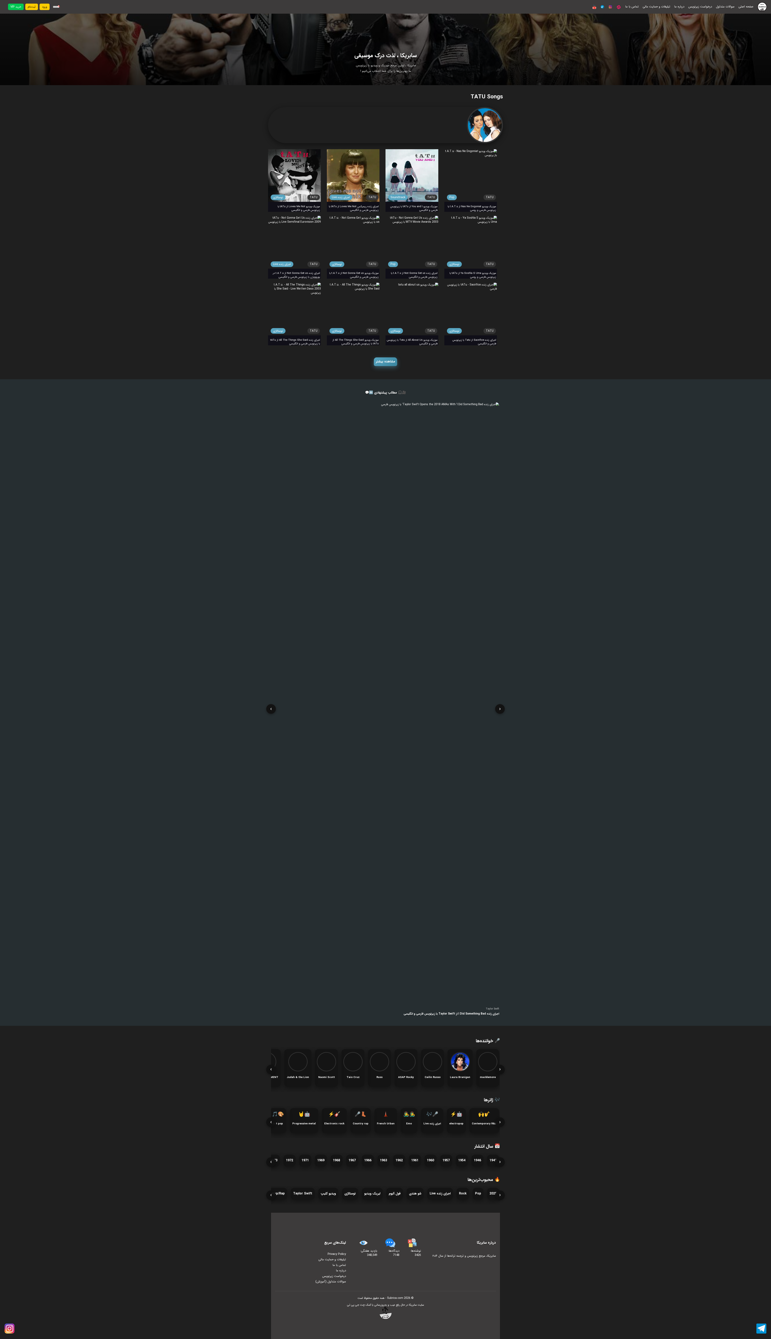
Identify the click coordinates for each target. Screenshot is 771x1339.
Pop (451, 197)
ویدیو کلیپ (328, 1193)
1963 (383, 1160)
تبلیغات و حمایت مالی (656, 7)
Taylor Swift (302, 1193)
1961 (414, 1160)
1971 (305, 1160)
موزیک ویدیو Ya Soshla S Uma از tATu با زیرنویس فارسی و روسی (473, 275)
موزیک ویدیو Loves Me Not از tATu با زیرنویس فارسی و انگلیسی (299, 208)
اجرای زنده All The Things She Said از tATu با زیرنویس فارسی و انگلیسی (295, 342)
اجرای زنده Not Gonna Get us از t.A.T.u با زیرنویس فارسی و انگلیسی (414, 275)
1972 (289, 1160)
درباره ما (679, 7)
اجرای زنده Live (341, 197)
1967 (352, 1160)
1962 (399, 1160)
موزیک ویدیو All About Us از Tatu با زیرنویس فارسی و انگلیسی (412, 342)
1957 (446, 1160)
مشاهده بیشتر (385, 361)
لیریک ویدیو (372, 1193)
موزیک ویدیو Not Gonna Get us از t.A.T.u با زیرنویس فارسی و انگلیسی (354, 275)
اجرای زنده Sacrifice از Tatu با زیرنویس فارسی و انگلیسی (474, 342)
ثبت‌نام (32, 7)
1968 (336, 1160)
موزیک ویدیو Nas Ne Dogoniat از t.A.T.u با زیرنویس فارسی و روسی (472, 208)
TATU (313, 197)
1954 (461, 1160)
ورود (44, 7)
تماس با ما (632, 7)
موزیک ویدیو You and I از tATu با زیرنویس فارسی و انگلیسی (414, 208)
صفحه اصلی (745, 7)
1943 (493, 1160)
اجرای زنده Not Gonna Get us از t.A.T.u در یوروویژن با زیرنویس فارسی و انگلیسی (296, 275)
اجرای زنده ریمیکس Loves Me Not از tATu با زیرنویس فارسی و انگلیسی (354, 208)
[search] (56, 7)
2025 (493, 1193)
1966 (367, 1160)
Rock (463, 1193)
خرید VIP (15, 7)
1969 (320, 1160)
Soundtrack (398, 197)
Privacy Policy (337, 1254)
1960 (430, 1160)
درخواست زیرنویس (700, 7)
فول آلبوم (395, 1193)
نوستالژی (278, 197)
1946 (477, 1160)
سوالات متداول (725, 7)
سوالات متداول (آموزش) (330, 1281)
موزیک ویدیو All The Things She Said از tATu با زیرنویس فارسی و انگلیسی (355, 342)
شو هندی (415, 1193)
